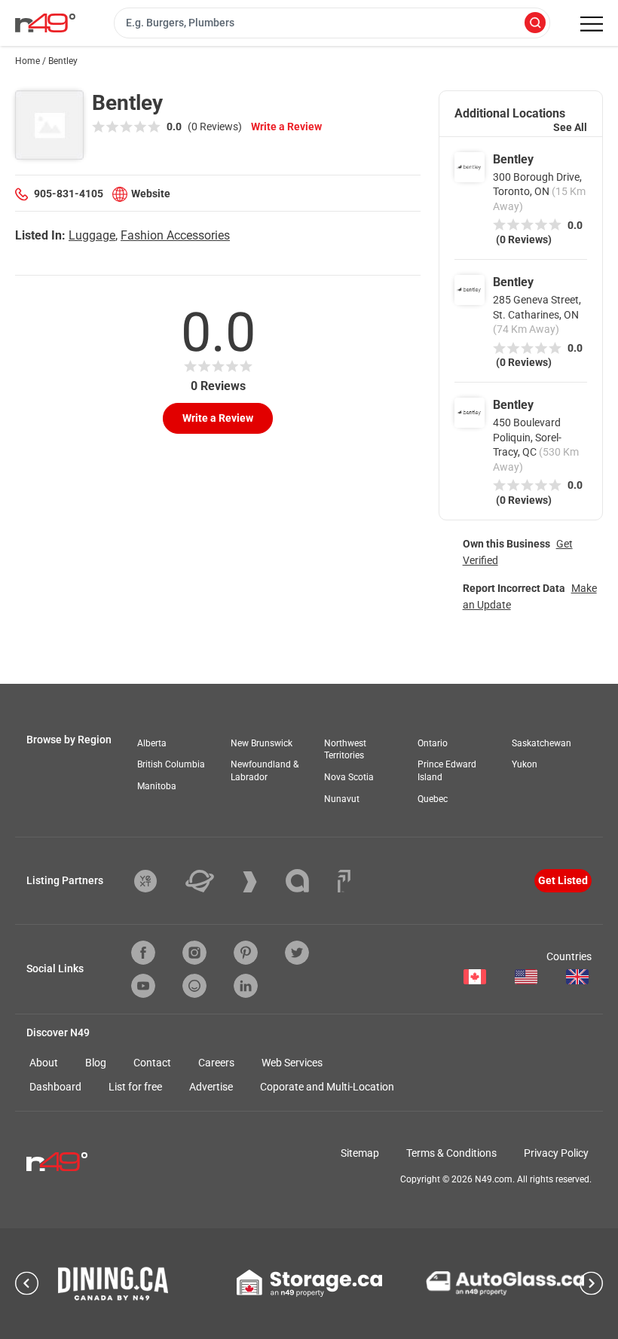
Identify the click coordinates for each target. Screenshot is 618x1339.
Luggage (92, 235)
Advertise (211, 1087)
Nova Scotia (349, 777)
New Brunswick (261, 743)
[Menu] (591, 24)
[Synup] (261, 882)
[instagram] (194, 952)
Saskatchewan (541, 743)
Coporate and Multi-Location (327, 1087)
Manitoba (156, 786)
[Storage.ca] (309, 1283)
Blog (95, 1063)
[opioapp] (194, 985)
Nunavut (341, 799)
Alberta (152, 743)
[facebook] (143, 952)
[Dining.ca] (113, 1283)
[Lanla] (309, 881)
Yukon (524, 764)
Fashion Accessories (175, 235)
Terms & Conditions (451, 1153)
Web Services (292, 1063)
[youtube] (143, 985)
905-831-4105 (68, 194)
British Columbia (171, 764)
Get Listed (563, 880)
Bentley (513, 159)
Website (150, 194)
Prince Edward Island (447, 770)
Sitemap (360, 1153)
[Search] (535, 23)
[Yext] (156, 881)
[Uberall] (211, 881)
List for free (135, 1087)
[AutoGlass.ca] (505, 1283)
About (43, 1063)
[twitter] (297, 952)
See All (570, 127)
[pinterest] (246, 952)
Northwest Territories (345, 749)
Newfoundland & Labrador (264, 770)
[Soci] (344, 881)
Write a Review (286, 126)
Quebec (433, 799)
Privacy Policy (556, 1153)
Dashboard (55, 1087)
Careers (216, 1063)
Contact (152, 1063)
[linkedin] (246, 985)
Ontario (433, 743)
